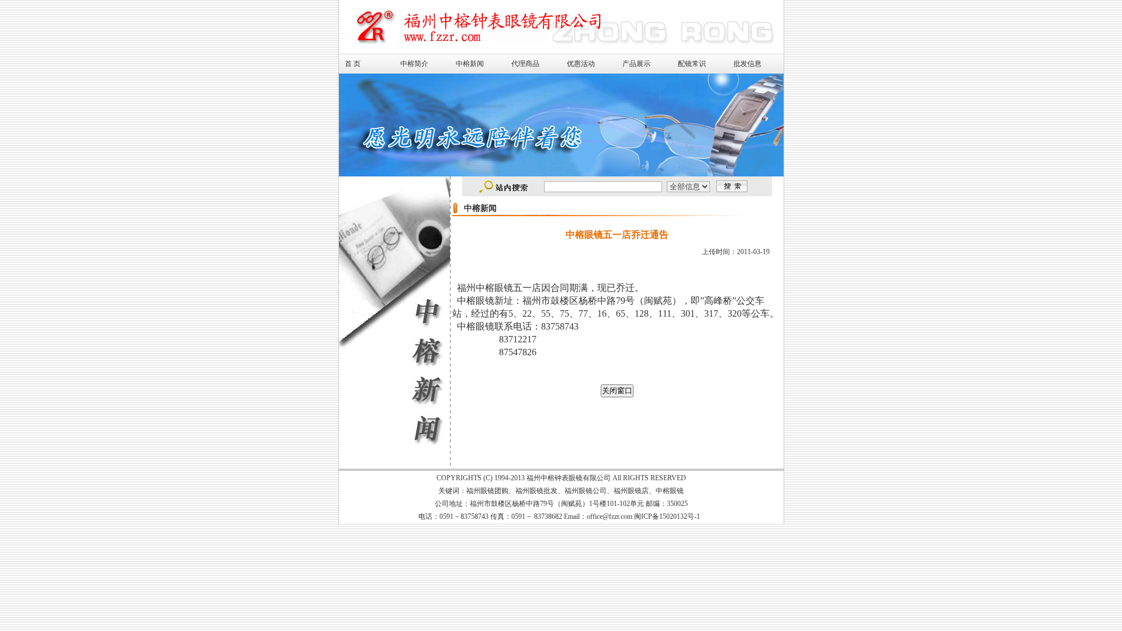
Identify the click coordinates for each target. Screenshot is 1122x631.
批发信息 (747, 64)
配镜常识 (692, 64)
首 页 (353, 64)
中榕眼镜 (670, 491)
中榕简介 (414, 64)
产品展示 (636, 64)
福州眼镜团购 (487, 491)
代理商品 (525, 64)
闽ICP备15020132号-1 (667, 516)
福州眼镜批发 (536, 491)
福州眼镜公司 (586, 491)
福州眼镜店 (631, 491)
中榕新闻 (470, 64)
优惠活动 (581, 64)
